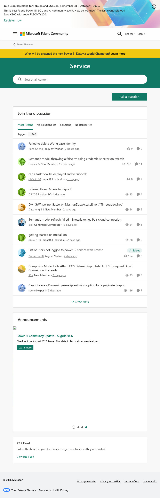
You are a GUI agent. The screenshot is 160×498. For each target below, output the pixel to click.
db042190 (34, 179)
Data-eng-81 (36, 209)
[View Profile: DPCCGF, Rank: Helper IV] (22, 192)
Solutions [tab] (65, 125)
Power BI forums (25, 44)
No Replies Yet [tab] (83, 125)
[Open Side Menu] (15, 34)
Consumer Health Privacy (54, 490)
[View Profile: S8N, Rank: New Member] (22, 269)
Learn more (118, 53)
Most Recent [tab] (25, 125)
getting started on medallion (47, 235)
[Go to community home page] (44, 34)
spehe (32, 290)
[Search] (119, 33)
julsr (30, 224)
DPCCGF (33, 194)
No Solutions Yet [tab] (46, 125)
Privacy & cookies (110, 481)
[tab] (78, 427)
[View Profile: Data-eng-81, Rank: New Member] (22, 207)
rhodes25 (34, 164)
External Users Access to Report (49, 189)
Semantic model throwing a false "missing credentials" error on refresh (76, 159)
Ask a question (129, 96)
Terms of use (131, 481)
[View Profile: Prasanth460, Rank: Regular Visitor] (22, 253)
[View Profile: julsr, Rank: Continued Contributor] (22, 222)
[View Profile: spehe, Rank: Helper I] (22, 288)
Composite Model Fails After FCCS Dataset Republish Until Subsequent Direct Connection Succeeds (80, 268)
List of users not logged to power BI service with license (65, 250)
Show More (82, 301)
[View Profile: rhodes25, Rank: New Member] (22, 162)
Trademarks (150, 481)
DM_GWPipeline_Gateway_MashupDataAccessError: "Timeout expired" (76, 204)
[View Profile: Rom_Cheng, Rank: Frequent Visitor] (22, 146)
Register (129, 33)
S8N (30, 275)
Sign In (141, 33)
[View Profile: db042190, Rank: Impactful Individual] (22, 177)
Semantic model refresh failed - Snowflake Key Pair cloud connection (74, 219)
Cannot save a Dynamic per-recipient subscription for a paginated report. (77, 285)
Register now (13, 20)
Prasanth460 (36, 256)
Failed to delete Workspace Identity (52, 143)
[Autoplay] (73, 427)
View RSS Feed (25, 456)
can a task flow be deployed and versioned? (57, 174)
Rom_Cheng (35, 149)
